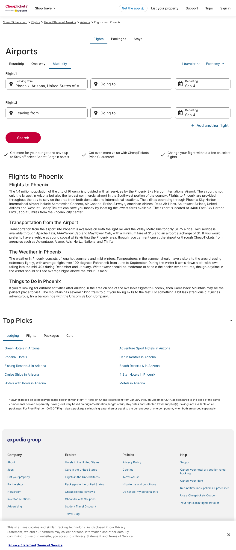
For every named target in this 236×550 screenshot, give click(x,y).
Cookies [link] (128, 469)
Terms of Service (49, 545)
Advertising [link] (14, 506)
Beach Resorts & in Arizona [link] (139, 366)
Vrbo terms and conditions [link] (139, 484)
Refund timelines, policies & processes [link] (204, 488)
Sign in (225, 8)
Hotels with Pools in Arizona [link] (25, 383)
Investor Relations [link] (18, 499)
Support (192, 8)
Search (23, 137)
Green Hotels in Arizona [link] (22, 348)
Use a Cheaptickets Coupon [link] (198, 495)
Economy (213, 64)
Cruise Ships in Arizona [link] (22, 374)
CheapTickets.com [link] (15, 22)
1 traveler (188, 64)
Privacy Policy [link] (132, 462)
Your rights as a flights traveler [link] (199, 502)
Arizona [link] (85, 22)
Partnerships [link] (15, 484)
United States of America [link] (60, 22)
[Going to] (131, 83)
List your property (164, 8)
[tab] (98, 39)
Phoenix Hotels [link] (16, 357)
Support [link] (185, 462)
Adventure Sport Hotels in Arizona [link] (144, 348)
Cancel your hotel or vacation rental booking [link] (203, 471)
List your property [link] (18, 477)
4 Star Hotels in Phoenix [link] (137, 374)
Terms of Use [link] (131, 477)
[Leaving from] (47, 112)
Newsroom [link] (14, 491)
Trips (209, 8)
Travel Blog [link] (72, 513)
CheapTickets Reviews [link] (80, 491)
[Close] (229, 535)
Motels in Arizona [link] (132, 383)
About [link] (11, 462)
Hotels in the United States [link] (82, 462)
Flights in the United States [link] (82, 477)
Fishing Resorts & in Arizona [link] (25, 366)
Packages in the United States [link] (84, 484)
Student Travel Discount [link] (80, 506)
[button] (118, 320)
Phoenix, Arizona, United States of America (52, 86)
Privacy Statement (22, 545)
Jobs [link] (10, 469)
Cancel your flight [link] (191, 480)
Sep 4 (190, 86)
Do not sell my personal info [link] (140, 491)
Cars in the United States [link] (81, 469)
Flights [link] (35, 22)
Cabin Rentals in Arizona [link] (137, 357)
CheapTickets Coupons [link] (80, 499)
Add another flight (213, 125)
